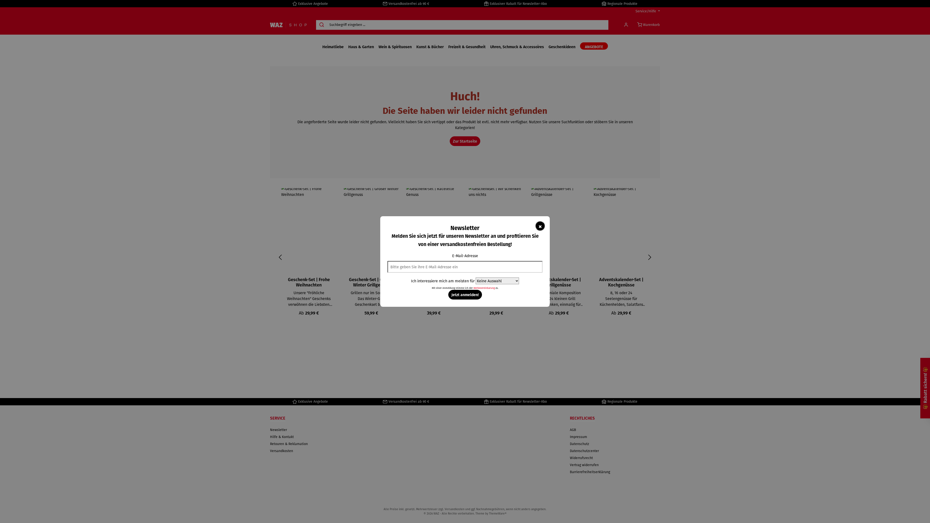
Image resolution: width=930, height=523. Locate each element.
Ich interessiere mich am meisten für (443, 281)
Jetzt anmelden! (465, 295)
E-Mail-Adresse (465, 256)
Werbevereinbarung (484, 288)
